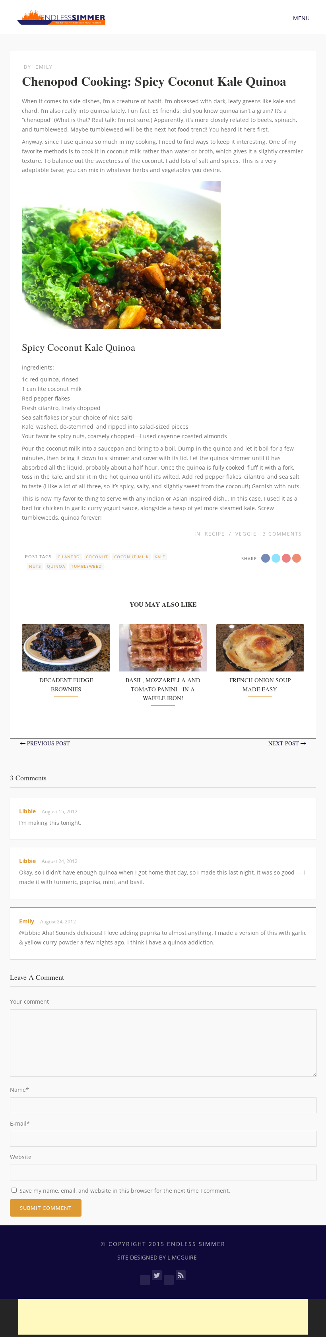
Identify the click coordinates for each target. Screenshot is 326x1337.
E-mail (20, 1123)
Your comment (29, 1001)
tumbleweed (86, 566)
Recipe (215, 533)
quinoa (56, 566)
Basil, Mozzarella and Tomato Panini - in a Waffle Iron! (163, 689)
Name (19, 1089)
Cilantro (69, 556)
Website (20, 1157)
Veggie (246, 533)
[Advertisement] (163, 1317)
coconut (97, 556)
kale (160, 556)
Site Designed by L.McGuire (157, 1257)
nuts (35, 566)
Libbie (27, 811)
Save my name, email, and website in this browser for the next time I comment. (124, 1190)
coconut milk (131, 556)
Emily (44, 67)
